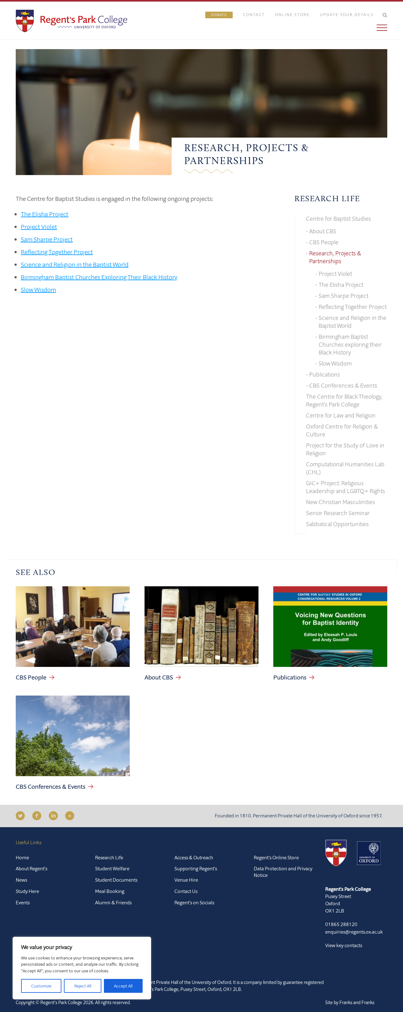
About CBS (322, 231)
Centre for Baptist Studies (338, 218)
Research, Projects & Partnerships (335, 257)
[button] (296, 28)
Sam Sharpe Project (47, 239)
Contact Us (185, 891)
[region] (82, 968)
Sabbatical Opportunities (337, 524)
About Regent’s (31, 868)
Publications (324, 374)
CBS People (323, 242)
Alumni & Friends (113, 902)
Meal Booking (109, 891)
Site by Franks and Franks (349, 1002)
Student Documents (116, 880)
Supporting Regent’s (195, 868)
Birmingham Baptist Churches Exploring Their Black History (99, 277)
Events (23, 902)
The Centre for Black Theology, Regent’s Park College (344, 400)
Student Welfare (112, 868)
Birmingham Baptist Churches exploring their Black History (350, 344)
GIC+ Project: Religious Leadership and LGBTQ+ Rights (345, 487)
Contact (254, 14)
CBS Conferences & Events (343, 385)
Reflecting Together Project (57, 252)
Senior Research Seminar (338, 513)
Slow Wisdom (38, 289)
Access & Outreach (193, 857)
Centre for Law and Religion (341, 415)
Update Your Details (347, 14)
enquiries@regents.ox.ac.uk (354, 932)
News (21, 880)
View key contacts (343, 945)
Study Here (27, 891)
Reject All (82, 986)
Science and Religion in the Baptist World (74, 264)
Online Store (292, 14)
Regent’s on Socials (194, 902)
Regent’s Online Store (276, 857)
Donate (219, 15)
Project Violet (39, 226)
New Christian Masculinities (340, 502)
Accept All (123, 986)
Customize (41, 986)
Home (22, 857)
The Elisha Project (44, 214)
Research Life (327, 199)
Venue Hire (186, 880)
